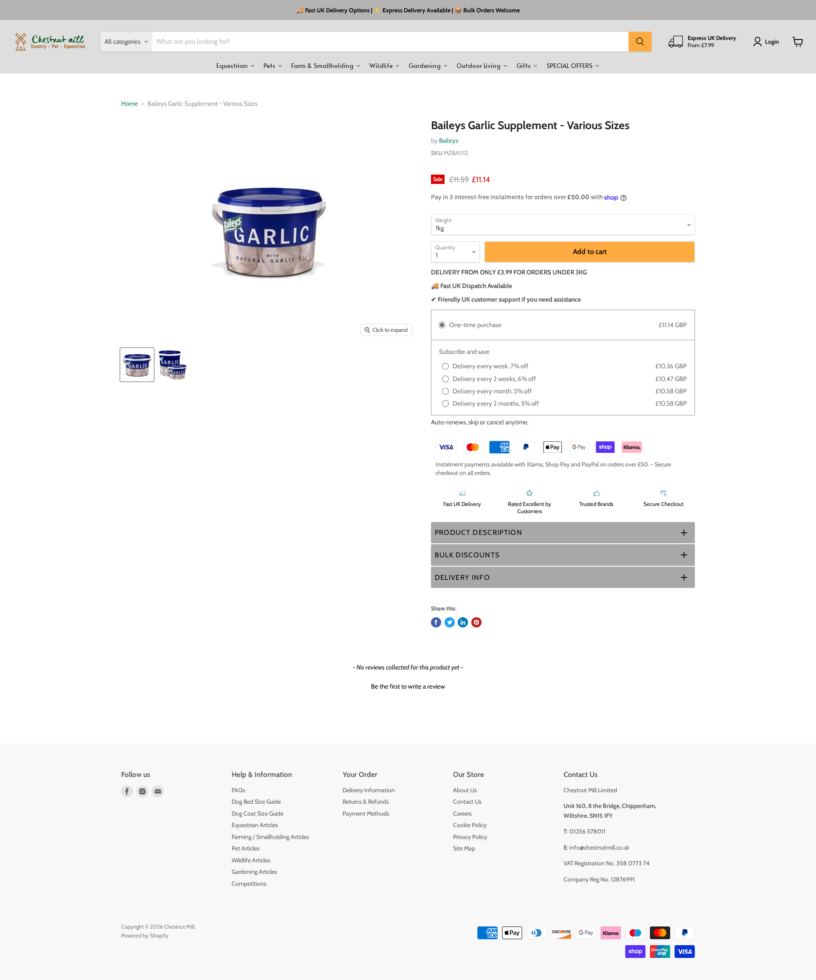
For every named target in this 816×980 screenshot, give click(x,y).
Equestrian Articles (255, 825)
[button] (563, 533)
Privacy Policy (470, 837)
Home (129, 103)
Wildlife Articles (251, 860)
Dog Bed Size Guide (256, 801)
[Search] (640, 41)
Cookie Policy (470, 825)
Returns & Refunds (366, 801)
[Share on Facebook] (436, 622)
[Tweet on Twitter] (450, 622)
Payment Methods (366, 813)
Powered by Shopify (144, 935)
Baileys (448, 140)
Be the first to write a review (408, 686)
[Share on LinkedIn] (463, 622)
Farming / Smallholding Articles (270, 837)
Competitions (249, 883)
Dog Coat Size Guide (257, 813)
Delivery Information (369, 790)
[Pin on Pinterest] (476, 622)
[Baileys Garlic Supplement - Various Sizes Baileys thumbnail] (172, 364)
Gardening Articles (254, 872)
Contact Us (467, 801)
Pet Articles (246, 848)
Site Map (464, 848)
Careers (462, 813)
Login (772, 41)
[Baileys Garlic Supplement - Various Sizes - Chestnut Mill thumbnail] (137, 364)
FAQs (238, 790)
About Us (465, 790)
